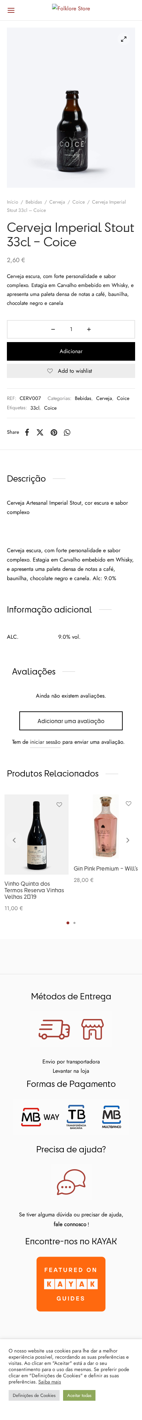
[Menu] (11, 10)
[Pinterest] (54, 432)
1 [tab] (68, 923)
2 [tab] (74, 923)
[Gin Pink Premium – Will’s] (106, 826)
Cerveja (57, 201)
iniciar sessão (45, 742)
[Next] (128, 840)
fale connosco (70, 1224)
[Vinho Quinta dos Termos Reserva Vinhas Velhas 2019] (36, 834)
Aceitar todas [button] (79, 1395)
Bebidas (34, 201)
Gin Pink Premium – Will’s (106, 868)
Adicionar (71, 351)
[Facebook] (27, 432)
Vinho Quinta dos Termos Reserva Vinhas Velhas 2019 (34, 890)
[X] (40, 432)
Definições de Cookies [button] (34, 1395)
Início (12, 201)
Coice (78, 201)
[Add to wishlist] (59, 805)
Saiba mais (49, 1382)
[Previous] (14, 840)
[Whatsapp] (67, 432)
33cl (34, 407)
